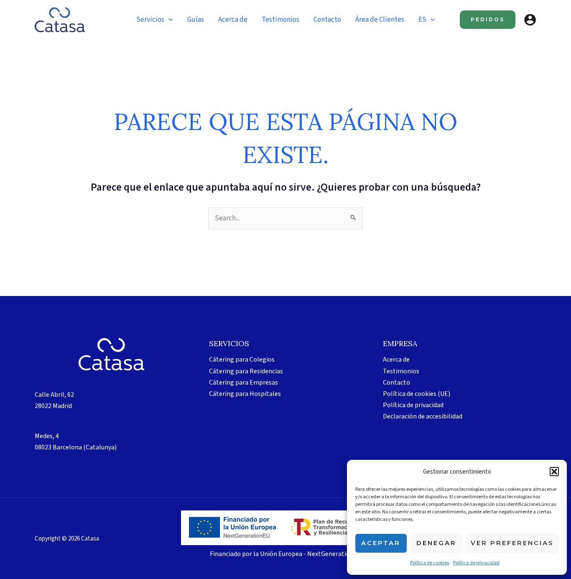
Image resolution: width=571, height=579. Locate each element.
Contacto (396, 382)
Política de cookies (429, 562)
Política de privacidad (476, 562)
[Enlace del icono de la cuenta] (530, 19)
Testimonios (401, 371)
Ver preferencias (512, 543)
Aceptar (380, 543)
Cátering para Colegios (242, 359)
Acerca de (396, 359)
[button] (554, 471)
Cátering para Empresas (243, 382)
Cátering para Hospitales (245, 393)
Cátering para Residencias (246, 371)
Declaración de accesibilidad (422, 416)
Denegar (436, 543)
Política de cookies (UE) (416, 393)
